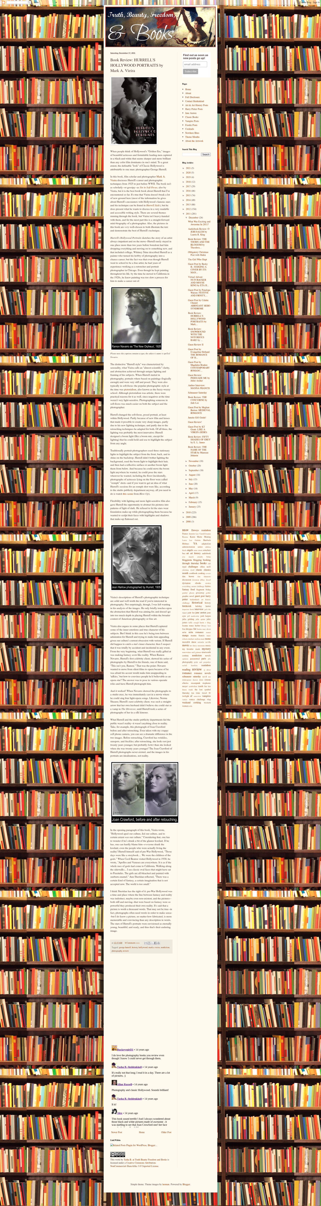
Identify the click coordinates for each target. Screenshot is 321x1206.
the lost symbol (203, 689)
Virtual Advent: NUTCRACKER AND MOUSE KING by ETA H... (198, 281)
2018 (188, 181)
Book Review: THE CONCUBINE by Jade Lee (197, 399)
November (194, 461)
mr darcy (193, 645)
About (188, 93)
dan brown (188, 576)
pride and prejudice (202, 662)
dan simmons (204, 576)
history (135, 947)
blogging (197, 559)
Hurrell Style (153, 205)
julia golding (188, 619)
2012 (188, 209)
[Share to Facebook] (155, 943)
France (185, 533)
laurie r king (205, 622)
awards (200, 556)
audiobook (206, 553)
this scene (128, 493)
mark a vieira (154, 947)
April (191, 492)
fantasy (185, 589)
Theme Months (192, 136)
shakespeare (186, 679)
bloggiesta (187, 559)
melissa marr (199, 639)
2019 (188, 177)
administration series (192, 546)
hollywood (143, 947)
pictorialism (130, 389)
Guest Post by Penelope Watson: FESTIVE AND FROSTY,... (199, 292)
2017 (188, 186)
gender (185, 592)
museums (201, 645)
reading (186, 669)
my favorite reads (191, 649)
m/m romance (196, 632)
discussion (186, 579)
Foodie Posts (191, 125)
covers (208, 573)
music (208, 645)
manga (185, 635)
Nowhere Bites (192, 132)
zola (190, 706)
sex (209, 676)
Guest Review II (195, 344)
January (193, 506)
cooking (201, 573)
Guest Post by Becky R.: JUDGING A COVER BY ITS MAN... (198, 268)
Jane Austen (190, 113)
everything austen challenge (193, 586)
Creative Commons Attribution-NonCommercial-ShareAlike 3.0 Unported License (134, 1164)
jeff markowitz (193, 616)
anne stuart (198, 550)
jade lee (191, 612)
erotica (208, 583)
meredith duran (189, 642)
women (185, 706)
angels (190, 550)
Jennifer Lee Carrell (197, 533)
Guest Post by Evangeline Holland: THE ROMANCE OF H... (199, 353)
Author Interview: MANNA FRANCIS (199, 387)
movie (185, 645)
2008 (188, 521)
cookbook (193, 573)
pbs (209, 658)
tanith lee (202, 686)
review (126, 950)
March (192, 497)
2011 (188, 213)
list (194, 628)
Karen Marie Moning (200, 536)
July (191, 479)
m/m (184, 632)
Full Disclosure (192, 97)
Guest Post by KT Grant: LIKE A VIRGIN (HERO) (197, 429)
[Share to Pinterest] (158, 943)
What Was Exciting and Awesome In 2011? (199, 223)
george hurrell (125, 947)
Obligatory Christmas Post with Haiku (198, 253)
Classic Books (191, 117)
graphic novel (188, 596)
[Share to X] (152, 943)
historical (197, 602)
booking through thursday (196, 561)
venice (184, 699)
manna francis (197, 635)
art (187, 553)
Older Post (166, 1132)
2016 (188, 190)
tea (209, 686)
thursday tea (188, 692)
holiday (198, 606)
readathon (206, 665)
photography (117, 950)
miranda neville (204, 642)
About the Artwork (194, 140)
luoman (165, 1184)
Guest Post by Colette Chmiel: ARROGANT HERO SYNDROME (199, 304)
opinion (185, 658)
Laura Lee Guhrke (191, 540)
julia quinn (200, 619)
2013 (188, 204)
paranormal (195, 658)
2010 (188, 512)
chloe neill (205, 566)
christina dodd (188, 570)
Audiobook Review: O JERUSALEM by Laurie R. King (198, 231)
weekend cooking (191, 702)
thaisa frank (187, 689)
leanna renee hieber (191, 625)
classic (199, 569)
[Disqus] (141, 999)
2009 (188, 517)
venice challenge (197, 699)
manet (208, 632)
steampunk (195, 683)
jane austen (200, 612)
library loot (206, 625)
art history (195, 553)
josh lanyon (205, 616)
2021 (188, 168)
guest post (200, 595)
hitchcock (186, 606)
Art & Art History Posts (196, 105)
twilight (185, 696)
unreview (197, 696)
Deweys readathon (201, 530)
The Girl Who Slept (197, 259)
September (194, 470)
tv (210, 692)
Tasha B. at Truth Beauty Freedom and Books (145, 1159)
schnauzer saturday (191, 676)
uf (191, 695)
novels (208, 655)
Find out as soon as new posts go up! (195, 57)
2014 (188, 200)
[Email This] (145, 943)
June (191, 483)
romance (187, 673)
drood (208, 579)
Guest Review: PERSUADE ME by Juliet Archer (199, 377)
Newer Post (116, 1132)
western (207, 702)
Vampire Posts (192, 121)
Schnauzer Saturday (197, 392)
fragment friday (203, 589)
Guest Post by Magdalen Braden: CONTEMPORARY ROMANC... (199, 366)
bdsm (208, 556)
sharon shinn (198, 679)
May (191, 488)
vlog (209, 699)
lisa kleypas (187, 629)
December (194, 217)
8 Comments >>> (132, 942)
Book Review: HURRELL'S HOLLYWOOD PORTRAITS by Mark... (197, 318)
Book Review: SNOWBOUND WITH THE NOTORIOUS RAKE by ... (196, 334)
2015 (188, 195)
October (193, 465)
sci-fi (204, 676)
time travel (201, 692)
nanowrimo (186, 652)
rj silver (207, 669)
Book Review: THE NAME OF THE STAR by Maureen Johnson (198, 451)
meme (208, 638)
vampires (206, 695)
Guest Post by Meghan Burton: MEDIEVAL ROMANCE (199, 410)
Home (142, 1132)
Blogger (186, 1184)
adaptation (206, 543)
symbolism (193, 686)
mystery (206, 649)
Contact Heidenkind (194, 101)
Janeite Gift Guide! (197, 417)
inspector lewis (188, 609)
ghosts (191, 592)
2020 (188, 172)
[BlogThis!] (149, 943)
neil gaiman (196, 652)
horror (208, 606)
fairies (208, 586)
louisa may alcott (204, 629)
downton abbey (198, 579)
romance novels (202, 673)
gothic (208, 592)
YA (195, 543)
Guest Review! (195, 422)
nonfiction (165, 947)
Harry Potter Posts (194, 109)
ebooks (198, 583)
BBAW (185, 530)
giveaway (200, 592)
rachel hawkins (189, 665)
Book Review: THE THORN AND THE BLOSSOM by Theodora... (199, 243)
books (203, 563)
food (193, 589)
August (192, 474)
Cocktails (189, 128)
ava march (188, 556)
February (193, 502)
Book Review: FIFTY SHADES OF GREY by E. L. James (199, 439)
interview (199, 609)
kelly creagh (194, 622)
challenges (193, 566)
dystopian (186, 583)
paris (203, 658)
